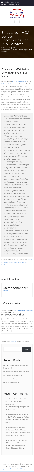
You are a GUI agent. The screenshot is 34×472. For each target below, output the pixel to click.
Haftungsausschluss (26, 469)
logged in (13, 341)
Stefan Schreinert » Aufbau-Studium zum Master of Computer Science (16, 429)
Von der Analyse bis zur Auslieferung (17, 371)
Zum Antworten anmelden (23, 310)
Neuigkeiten (12, 48)
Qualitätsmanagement (12, 382)
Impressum (5, 469)
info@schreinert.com (11, 2)
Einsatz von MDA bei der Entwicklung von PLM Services (16, 72)
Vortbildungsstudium (19, 81)
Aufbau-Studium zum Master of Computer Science (17, 419)
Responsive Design (11, 379)
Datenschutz (14, 469)
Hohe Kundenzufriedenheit (14, 375)
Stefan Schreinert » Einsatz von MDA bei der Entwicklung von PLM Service (16, 442)
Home (3, 48)
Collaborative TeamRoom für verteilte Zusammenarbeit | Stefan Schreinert (16, 401)
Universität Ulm (6, 84)
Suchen (26, 350)
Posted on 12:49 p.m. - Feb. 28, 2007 (12, 316)
